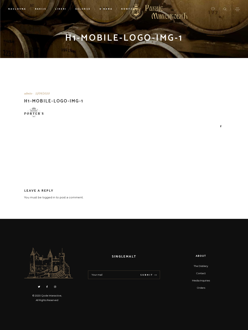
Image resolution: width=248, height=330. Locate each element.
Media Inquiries (201, 280)
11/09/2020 (42, 93)
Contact (201, 273)
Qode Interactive (51, 295)
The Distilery (201, 266)
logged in (48, 197)
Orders (201, 287)
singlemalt (124, 256)
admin (28, 93)
